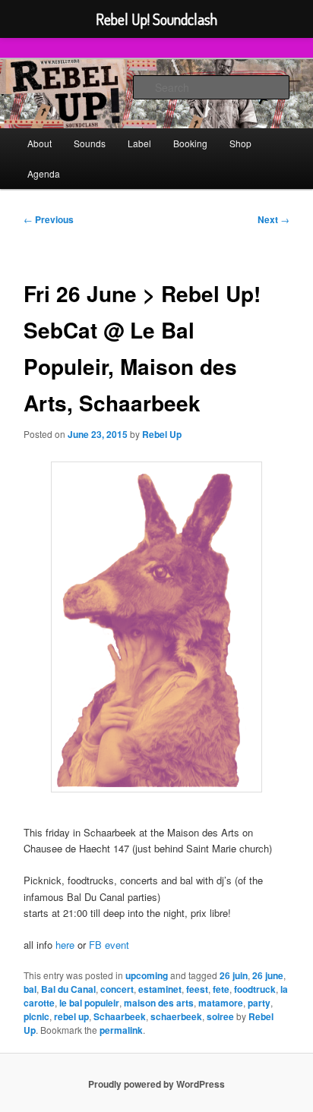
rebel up (71, 1016)
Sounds (90, 143)
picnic (36, 1016)
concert (117, 989)
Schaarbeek (119, 1016)
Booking (190, 143)
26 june (267, 975)
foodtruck (255, 989)
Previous (49, 219)
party (259, 1003)
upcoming (146, 975)
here (64, 944)
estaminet (160, 989)
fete (221, 989)
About (39, 143)
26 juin (234, 975)
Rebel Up (162, 434)
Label (139, 143)
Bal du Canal (68, 989)
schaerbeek (176, 1016)
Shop (240, 143)
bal (30, 989)
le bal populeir (89, 1003)
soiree (220, 1016)
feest (197, 989)
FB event (109, 944)
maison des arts (159, 1003)
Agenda (43, 173)
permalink (121, 1030)
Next (273, 219)
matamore (220, 1003)
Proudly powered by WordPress (156, 1084)
